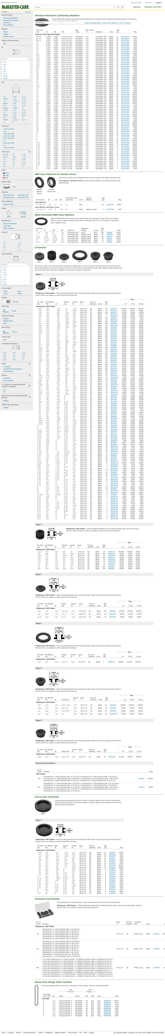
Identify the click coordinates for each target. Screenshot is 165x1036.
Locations (11, 1032)
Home (3, 1032)
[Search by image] (122, 7)
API (80, 1032)
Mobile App (49, 1032)
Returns (18, 1032)
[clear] (114, 7)
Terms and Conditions (145, 1032)
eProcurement (72, 1032)
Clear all (27, 12)
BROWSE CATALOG (10, 2)
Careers (40, 1032)
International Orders (29, 1032)
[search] (28, 59)
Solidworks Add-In (60, 1032)
